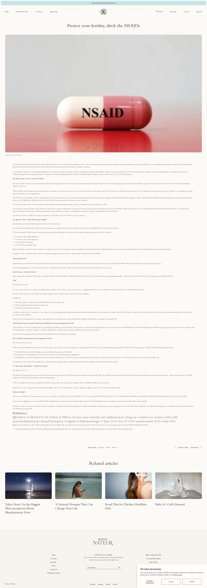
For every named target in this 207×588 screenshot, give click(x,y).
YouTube (114, 584)
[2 (14, 425)
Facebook (101, 447)
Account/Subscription (153, 558)
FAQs (54, 566)
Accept (171, 581)
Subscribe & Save (22, 12)
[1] (14, 417)
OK (119, 567)
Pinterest (114, 447)
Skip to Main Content (12, 8)
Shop (7, 12)
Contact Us (53, 569)
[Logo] (104, 12)
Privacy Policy (177, 575)
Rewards (173, 12)
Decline (191, 581)
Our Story (38, 12)
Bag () (199, 12)
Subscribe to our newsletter (103, 555)
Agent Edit (53, 12)
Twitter (108, 447)
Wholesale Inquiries (53, 573)
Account (186, 12)
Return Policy (153, 562)
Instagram (100, 584)
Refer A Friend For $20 (153, 555)
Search (160, 12)
